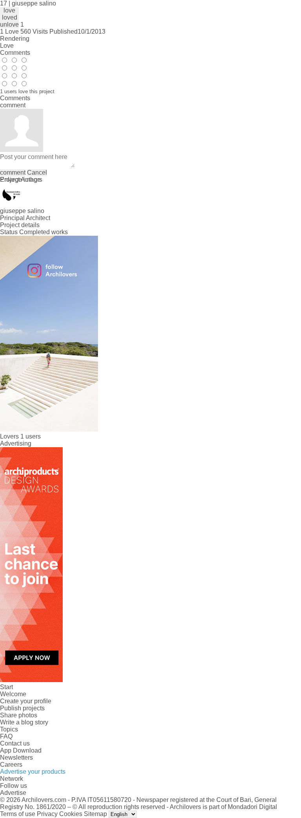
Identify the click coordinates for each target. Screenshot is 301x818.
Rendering (14, 38)
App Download (21, 750)
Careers (11, 764)
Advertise (13, 792)
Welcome (13, 694)
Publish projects (22, 708)
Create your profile (25, 701)
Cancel (37, 172)
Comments (15, 52)
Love (7, 45)
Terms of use (17, 814)
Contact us (15, 743)
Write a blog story (24, 722)
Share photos (18, 715)
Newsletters (16, 757)
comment (12, 172)
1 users (30, 436)
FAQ (6, 736)
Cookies (70, 814)
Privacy (47, 814)
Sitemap (95, 814)
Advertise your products (32, 771)
